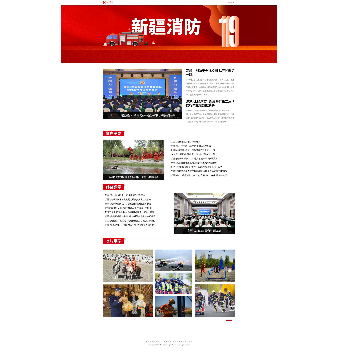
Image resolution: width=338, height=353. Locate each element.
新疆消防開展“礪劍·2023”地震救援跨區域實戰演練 (194, 158)
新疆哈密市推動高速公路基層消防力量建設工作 (193, 150)
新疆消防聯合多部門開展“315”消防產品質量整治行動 (129, 225)
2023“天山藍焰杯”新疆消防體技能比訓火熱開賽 (193, 154)
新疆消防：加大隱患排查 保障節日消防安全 (125, 195)
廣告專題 (231, 3)
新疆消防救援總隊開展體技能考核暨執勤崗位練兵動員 (130, 216)
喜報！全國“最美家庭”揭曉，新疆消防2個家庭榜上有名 (196, 167)
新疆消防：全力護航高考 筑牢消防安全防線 (191, 146)
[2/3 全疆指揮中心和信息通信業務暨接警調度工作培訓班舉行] (142, 118)
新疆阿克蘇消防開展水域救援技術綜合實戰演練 (133, 177)
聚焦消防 (113, 133)
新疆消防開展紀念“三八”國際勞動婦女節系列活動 (128, 204)
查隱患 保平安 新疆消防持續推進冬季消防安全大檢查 (129, 212)
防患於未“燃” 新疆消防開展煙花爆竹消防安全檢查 (128, 208)
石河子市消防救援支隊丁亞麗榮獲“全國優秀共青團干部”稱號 (199, 171)
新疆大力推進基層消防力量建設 (185, 141)
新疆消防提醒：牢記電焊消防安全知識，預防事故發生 (130, 221)
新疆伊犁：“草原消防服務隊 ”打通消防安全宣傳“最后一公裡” (199, 175)
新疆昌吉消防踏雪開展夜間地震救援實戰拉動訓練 (128, 199)
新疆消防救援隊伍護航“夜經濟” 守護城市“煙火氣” (194, 163)
